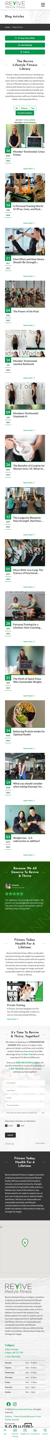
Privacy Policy (40, 1143)
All (16, 108)
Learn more (28, 168)
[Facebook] (8, 1404)
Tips (33, 108)
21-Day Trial (26, 1054)
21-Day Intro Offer (26, 38)
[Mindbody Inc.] (9, 1143)
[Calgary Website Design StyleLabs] (19, 1426)
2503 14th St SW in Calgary (28, 1062)
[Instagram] (14, 1404)
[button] (25, 1242)
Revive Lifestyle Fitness (22, 1409)
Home (7, 27)
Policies (8, 1416)
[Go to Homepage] (15, 5)
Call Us (26, 52)
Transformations (24, 113)
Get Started (26, 45)
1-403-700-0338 (16, 1068)
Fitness (24, 108)
